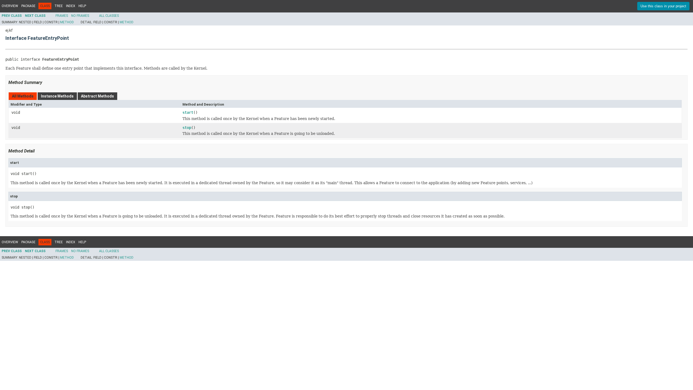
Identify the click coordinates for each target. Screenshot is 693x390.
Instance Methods (57, 96)
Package (28, 6)
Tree (58, 6)
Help (82, 6)
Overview (10, 6)
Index (70, 6)
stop (186, 127)
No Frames (80, 16)
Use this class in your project (663, 6)
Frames (61, 16)
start (187, 112)
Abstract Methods (97, 96)
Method (67, 22)
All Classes (109, 16)
